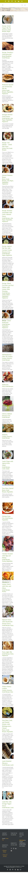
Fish (7, 148)
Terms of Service (5, 855)
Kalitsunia (5, 384)
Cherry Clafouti (7, 414)
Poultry (4, 561)
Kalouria (4, 434)
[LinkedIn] (15, 848)
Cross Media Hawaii (18, 867)
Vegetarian (5, 93)
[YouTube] (11, 850)
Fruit (9, 252)
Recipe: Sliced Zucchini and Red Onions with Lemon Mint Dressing (8, 287)
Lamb (3, 469)
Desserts (4, 30)
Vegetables (10, 92)
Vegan (8, 31)
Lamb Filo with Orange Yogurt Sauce (7, 804)
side (11, 118)
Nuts (11, 692)
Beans (4, 179)
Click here (21, 840)
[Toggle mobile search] (22, 5)
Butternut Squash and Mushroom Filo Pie (7, 86)
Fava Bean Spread (7, 488)
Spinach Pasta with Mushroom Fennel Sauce (7, 621)
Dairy (3, 386)
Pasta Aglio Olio (7, 652)
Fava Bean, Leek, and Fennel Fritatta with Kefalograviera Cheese (7, 724)
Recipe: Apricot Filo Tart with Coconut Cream (7, 248)
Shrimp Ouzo (6, 516)
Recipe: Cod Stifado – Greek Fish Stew (7, 144)
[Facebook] (11, 848)
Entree (4, 90)
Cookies (4, 358)
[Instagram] (13, 848)
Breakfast (8, 56)
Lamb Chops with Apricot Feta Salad (7, 463)
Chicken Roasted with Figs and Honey (7, 556)
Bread (3, 56)
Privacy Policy (4, 851)
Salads (4, 294)
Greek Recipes (6, 58)
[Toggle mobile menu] (25, 5)
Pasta (11, 625)
